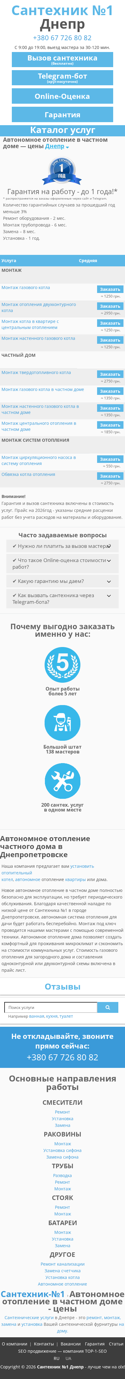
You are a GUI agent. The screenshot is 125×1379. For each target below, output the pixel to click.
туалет (66, 1016)
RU (56, 1358)
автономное (27, 879)
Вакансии (71, 1344)
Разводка (62, 1175)
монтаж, (112, 1317)
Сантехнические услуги (30, 1317)
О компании (14, 1344)
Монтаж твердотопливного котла (36, 372)
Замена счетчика (63, 1270)
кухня (52, 1016)
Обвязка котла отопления (28, 474)
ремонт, (95, 1317)
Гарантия (62, 114)
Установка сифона (62, 1150)
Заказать (110, 289)
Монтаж (62, 1143)
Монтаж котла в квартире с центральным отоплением (30, 324)
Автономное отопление (62, 1284)
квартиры (75, 879)
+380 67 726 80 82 (62, 38)
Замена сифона (62, 1157)
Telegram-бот (62, 77)
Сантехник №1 (62, 17)
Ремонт (62, 1112)
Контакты (44, 1344)
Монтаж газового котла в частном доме (43, 389)
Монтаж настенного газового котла (38, 338)
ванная (36, 1016)
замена (9, 1324)
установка (33, 1324)
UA (68, 1358)
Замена (62, 1125)
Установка (62, 1118)
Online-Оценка (62, 96)
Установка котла (63, 1277)
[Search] (107, 1007)
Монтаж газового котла (26, 287)
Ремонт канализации (63, 1264)
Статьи (116, 1344)
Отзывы (63, 986)
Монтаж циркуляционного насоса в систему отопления (39, 460)
